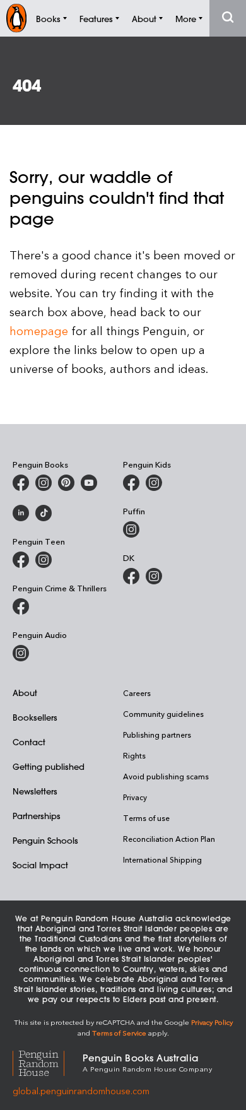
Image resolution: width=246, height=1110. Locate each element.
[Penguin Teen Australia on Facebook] (21, 560)
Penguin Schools (45, 840)
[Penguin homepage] (16, 18)
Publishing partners (157, 734)
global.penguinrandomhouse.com (81, 1090)
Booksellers (35, 717)
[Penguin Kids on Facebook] (131, 483)
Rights (134, 755)
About (25, 692)
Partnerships (37, 815)
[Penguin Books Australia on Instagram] (43, 483)
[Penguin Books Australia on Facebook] (21, 483)
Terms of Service (119, 1032)
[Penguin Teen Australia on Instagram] (43, 560)
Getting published (49, 766)
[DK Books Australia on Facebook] (131, 576)
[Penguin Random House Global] (48, 1061)
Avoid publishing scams (166, 776)
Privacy (135, 797)
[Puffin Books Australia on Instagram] (131, 529)
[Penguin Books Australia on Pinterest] (66, 483)
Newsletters (35, 791)
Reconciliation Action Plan (169, 838)
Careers (137, 693)
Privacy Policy (212, 1022)
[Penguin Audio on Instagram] (21, 653)
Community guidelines (163, 713)
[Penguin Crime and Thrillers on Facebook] (21, 606)
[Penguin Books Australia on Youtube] (89, 483)
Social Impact (40, 864)
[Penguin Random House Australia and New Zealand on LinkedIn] (21, 513)
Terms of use (146, 818)
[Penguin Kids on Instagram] (154, 483)
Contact (29, 741)
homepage (38, 330)
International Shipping (162, 859)
